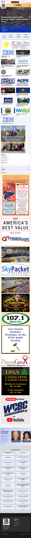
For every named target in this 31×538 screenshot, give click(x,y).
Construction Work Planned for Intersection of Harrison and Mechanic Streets (23, 104)
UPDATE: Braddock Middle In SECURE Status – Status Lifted (22, 85)
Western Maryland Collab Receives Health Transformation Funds (15, 19)
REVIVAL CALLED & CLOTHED (8, 496)
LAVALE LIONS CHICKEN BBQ (23, 496)
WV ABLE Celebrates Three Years (22, 114)
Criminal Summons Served (7, 103)
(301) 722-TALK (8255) (27, 2)
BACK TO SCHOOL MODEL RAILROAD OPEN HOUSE (8, 468)
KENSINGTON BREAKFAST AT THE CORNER (23, 479)
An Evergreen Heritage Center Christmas (23, 462)
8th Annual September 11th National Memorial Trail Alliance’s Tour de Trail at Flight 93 (23, 485)
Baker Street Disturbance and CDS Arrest (22, 57)
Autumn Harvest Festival (8, 462)
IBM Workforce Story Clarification (6, 57)
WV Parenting (8, 457)
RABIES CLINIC (23, 473)
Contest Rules (16, 525)
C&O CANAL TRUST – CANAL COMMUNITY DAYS (23, 468)
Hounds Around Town (23, 452)
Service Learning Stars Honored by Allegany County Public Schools (23, 66)
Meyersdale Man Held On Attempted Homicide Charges (7, 85)
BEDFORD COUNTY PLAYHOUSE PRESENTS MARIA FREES (8, 491)
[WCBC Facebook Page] (22, 2)
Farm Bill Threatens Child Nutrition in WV (6, 114)
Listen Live (14, 2)
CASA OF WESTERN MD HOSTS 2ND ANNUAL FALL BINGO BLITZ (23, 506)
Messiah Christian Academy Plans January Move (7, 76)
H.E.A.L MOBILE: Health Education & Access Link (8, 453)
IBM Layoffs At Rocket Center (7, 123)
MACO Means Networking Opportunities (7, 94)
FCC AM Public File (17, 522)
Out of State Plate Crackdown (22, 75)
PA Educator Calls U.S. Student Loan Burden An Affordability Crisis (23, 94)
